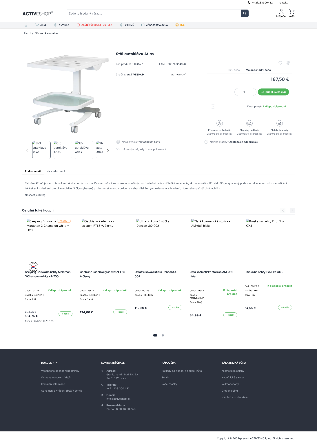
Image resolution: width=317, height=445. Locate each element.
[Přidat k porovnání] (288, 63)
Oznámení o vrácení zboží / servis (61, 390)
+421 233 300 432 (118, 388)
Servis (165, 377)
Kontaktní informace (53, 384)
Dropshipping (230, 390)
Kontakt (283, 2)
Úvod (27, 33)
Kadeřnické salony (233, 377)
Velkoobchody (230, 384)
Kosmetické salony (233, 370)
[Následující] (108, 151)
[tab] (155, 335)
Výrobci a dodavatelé (234, 397)
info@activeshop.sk (118, 398)
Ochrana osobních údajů (55, 377)
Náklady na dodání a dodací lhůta (181, 370)
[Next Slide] (292, 210)
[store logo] (37, 13)
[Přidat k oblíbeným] (280, 63)
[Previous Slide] (282, 210)
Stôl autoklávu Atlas (46, 33)
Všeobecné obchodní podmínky (60, 370)
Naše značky (169, 384)
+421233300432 (262, 2)
